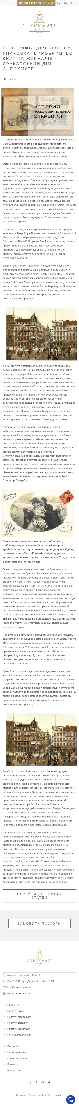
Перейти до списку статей (39, 896)
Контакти (12, 1064)
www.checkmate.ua (18, 993)
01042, (30, 981)
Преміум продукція (18, 1028)
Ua (59, 3)
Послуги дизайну (17, 1022)
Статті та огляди (17, 1058)
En (72, 3)
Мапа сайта (14, 1070)
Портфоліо (13, 1046)
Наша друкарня (16, 1052)
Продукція (13, 1004)
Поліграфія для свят (19, 1034)
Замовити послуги (39, 923)
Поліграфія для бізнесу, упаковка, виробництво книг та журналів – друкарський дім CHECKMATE (39, 22)
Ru (66, 3)
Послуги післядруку (19, 1016)
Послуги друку (15, 1010)
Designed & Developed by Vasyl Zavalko (39, 1095)
